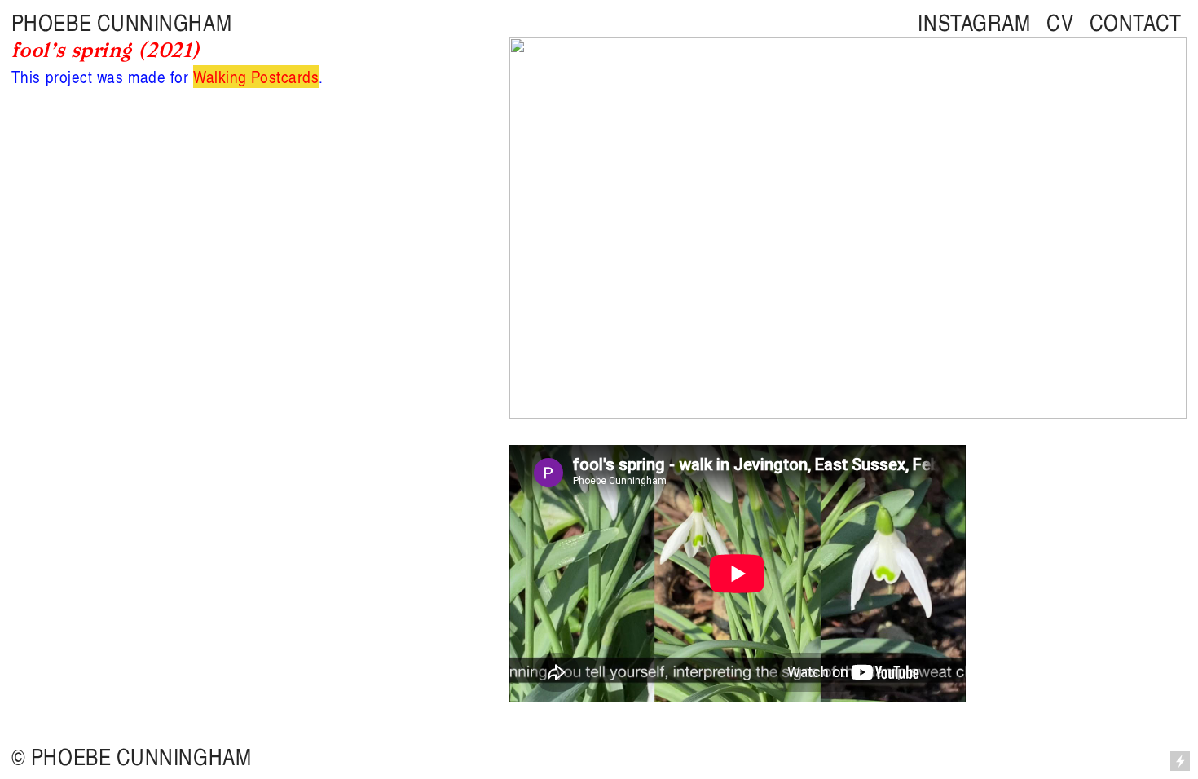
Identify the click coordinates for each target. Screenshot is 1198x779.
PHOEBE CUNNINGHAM (121, 22)
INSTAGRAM (974, 22)
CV (1059, 22)
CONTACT (1136, 22)
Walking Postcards (256, 76)
